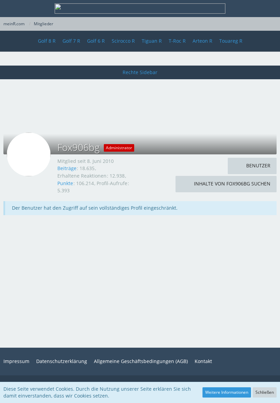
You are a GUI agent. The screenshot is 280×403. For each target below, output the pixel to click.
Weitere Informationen (226, 392)
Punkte (65, 183)
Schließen (264, 392)
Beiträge (66, 168)
